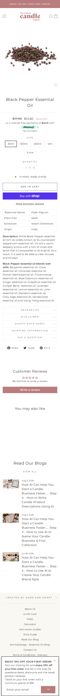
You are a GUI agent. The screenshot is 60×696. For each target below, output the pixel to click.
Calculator (30, 624)
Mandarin (25, 293)
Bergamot (16, 267)
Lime (47, 289)
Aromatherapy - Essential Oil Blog (30, 644)
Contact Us (30, 650)
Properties (30, 310)
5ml (50, 143)
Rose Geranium (28, 278)
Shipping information (30, 331)
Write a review (30, 389)
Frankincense (43, 274)
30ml (11, 143)
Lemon (23, 289)
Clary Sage (9, 296)
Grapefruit (34, 282)
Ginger (7, 282)
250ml (38, 143)
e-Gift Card (30, 614)
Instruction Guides (30, 629)
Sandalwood (40, 296)
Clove (42, 267)
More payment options (30, 203)
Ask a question (30, 337)
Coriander (25, 271)
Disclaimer (30, 317)
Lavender (42, 285)
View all (30, 471)
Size (30, 138)
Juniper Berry (11, 285)
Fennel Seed (10, 274)
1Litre (30, 152)
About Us (30, 609)
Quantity (30, 162)
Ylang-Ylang (31, 300)
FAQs (30, 619)
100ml (24, 143)
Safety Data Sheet (30, 324)
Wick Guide (30, 634)
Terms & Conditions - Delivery (30, 655)
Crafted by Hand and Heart (29, 598)
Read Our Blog (30, 639)
